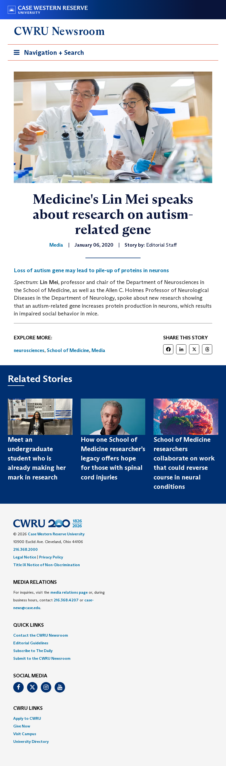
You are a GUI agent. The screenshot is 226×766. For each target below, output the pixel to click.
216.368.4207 (66, 600)
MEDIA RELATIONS (35, 582)
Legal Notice (24, 557)
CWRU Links (28, 708)
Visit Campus (24, 733)
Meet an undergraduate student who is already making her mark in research (37, 458)
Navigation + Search (47, 54)
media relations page (69, 592)
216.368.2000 (25, 549)
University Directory (31, 741)
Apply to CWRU (27, 718)
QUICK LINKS (28, 625)
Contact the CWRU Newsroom (40, 635)
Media (98, 350)
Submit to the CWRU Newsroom (42, 658)
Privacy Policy (51, 557)
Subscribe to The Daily (33, 650)
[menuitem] (113, 635)
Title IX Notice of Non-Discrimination (46, 564)
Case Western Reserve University (56, 533)
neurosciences (29, 350)
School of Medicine (68, 350)
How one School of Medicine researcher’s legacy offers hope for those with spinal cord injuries (113, 458)
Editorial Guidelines (30, 642)
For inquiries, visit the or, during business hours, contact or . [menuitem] (59, 600)
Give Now (21, 726)
